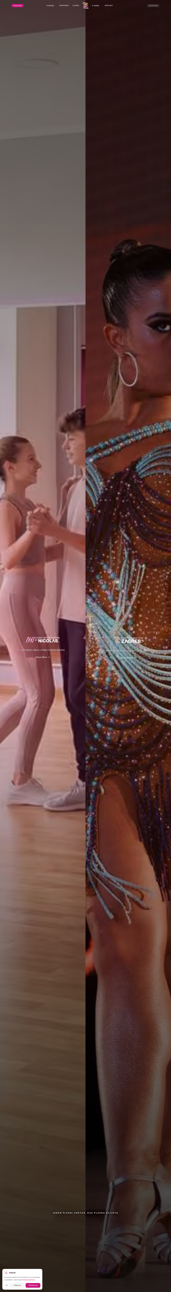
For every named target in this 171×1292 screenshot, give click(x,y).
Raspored (64, 6)
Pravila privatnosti (28, 1280)
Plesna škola (17, 5)
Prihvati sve (33, 1285)
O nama (95, 6)
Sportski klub (153, 5)
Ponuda (50, 6)
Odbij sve (17, 1285)
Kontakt (109, 6)
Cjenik (75, 6)
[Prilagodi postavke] (6, 1285)
